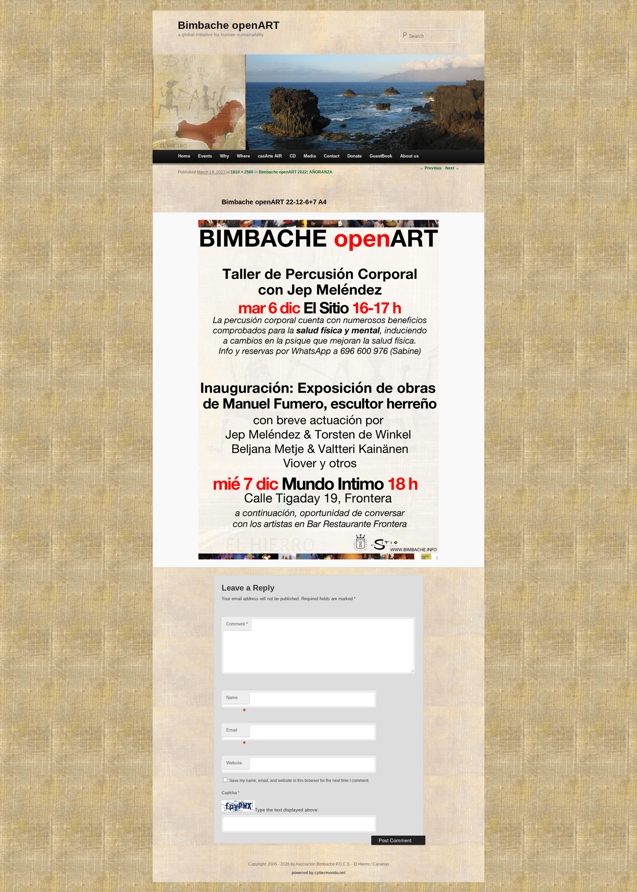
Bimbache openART (229, 25)
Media (310, 156)
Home (184, 156)
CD (293, 156)
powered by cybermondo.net (318, 872)
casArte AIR (270, 156)
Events (205, 156)
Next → (452, 168)
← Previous (431, 168)
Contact (331, 156)
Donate (354, 156)
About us (409, 156)
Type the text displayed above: (287, 809)
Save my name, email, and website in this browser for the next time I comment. (299, 780)
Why (224, 156)
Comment (237, 623)
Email (236, 732)
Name (236, 699)
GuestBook (381, 156)
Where (243, 156)
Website (234, 762)
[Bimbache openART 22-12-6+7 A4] (318, 389)
